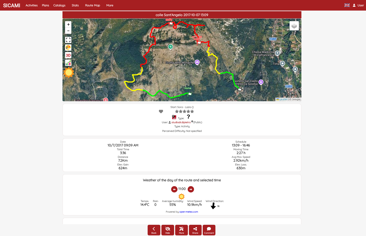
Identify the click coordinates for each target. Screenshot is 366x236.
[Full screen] (68, 40)
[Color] (68, 47)
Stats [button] (75, 5)
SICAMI (11, 5)
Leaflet (283, 99)
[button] (358, 5)
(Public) (197, 122)
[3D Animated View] (68, 55)
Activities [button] (32, 5)
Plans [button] (45, 5)
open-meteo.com (188, 211)
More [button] (109, 5)
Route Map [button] (92, 5)
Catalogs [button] (59, 5)
